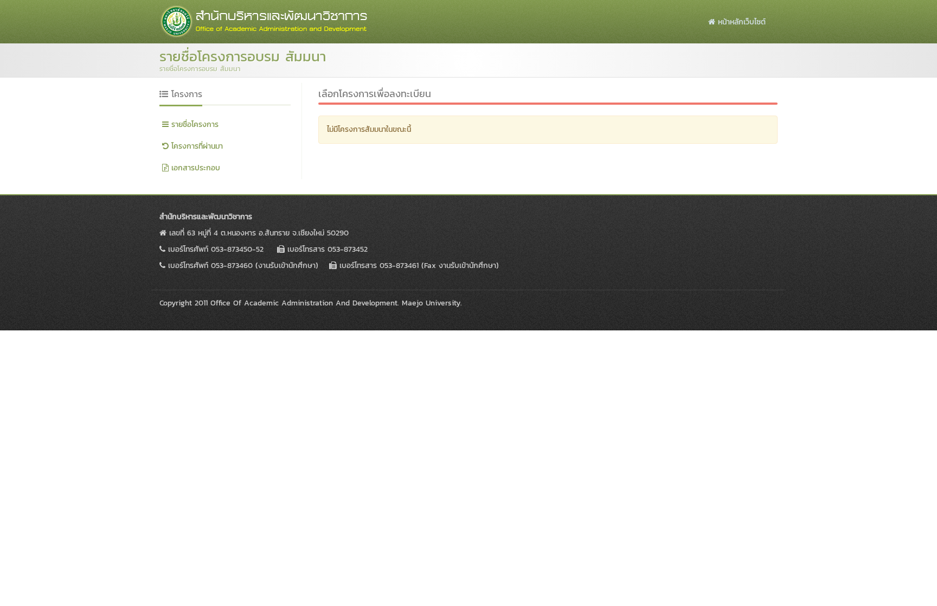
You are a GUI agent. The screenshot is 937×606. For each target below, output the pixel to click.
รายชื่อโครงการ (194, 124)
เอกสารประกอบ (194, 168)
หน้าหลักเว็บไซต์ (740, 22)
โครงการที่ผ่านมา (196, 146)
